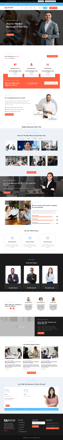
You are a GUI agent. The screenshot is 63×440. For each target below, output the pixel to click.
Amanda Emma (13, 288)
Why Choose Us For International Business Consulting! (13, 362)
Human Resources (31, 68)
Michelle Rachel (31, 288)
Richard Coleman (41, 302)
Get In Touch (21, 427)
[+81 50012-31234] (26, 83)
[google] (54, 4)
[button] (35, 8)
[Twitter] (52, 4)
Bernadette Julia (50, 288)
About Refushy (22, 422)
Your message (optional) (9, 398)
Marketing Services (15, 68)
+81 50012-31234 (33, 83)
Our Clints (21, 429)
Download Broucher (23, 431)
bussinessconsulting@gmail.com (46, 409)
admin (15, 73)
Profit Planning (47, 68)
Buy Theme (41, 1)
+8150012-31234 (26, 409)
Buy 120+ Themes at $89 (50, 1)
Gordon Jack (53, 302)
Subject (6, 394)
